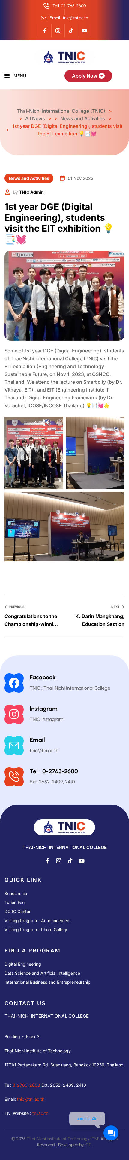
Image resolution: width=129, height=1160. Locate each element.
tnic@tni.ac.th (30, 1098)
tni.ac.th (40, 1112)
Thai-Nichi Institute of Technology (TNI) (63, 1138)
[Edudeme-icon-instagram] (57, 30)
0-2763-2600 (26, 1084)
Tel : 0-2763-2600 (54, 771)
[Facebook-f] (44, 30)
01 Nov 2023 (81, 178)
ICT (88, 1144)
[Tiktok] (71, 30)
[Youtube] (84, 30)
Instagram (44, 708)
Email (37, 739)
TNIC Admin (31, 192)
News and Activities (29, 178)
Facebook (43, 677)
